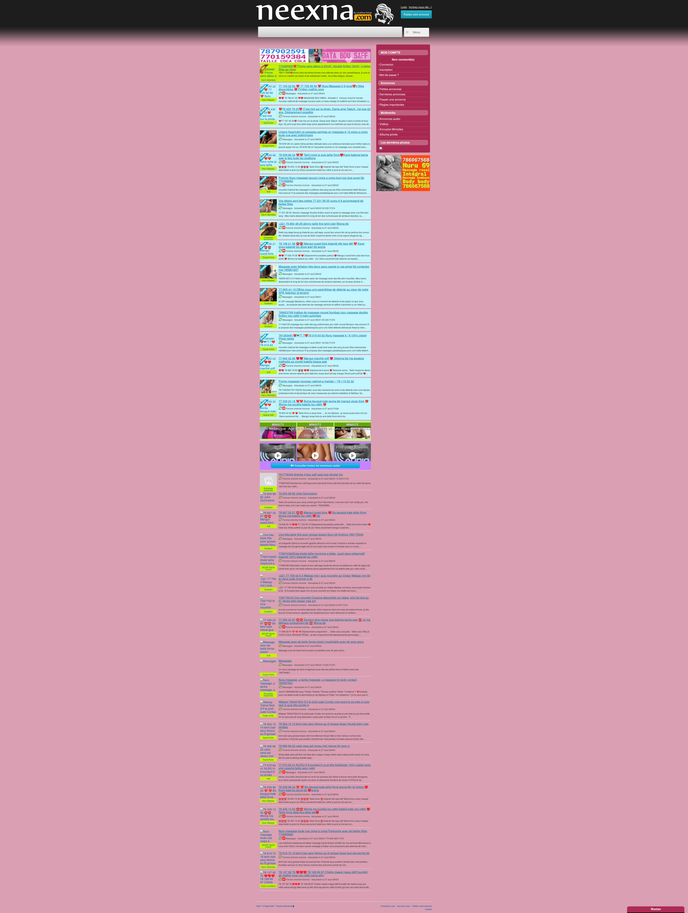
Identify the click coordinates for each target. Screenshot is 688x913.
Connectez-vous (388, 906)
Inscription (386, 70)
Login (404, 7)
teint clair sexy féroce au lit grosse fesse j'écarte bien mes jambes (324, 725)
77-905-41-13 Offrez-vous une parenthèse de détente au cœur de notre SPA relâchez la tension (323, 291)
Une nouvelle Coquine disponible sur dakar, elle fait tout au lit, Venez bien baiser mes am (324, 599)
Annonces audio (389, 119)
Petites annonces (390, 89)
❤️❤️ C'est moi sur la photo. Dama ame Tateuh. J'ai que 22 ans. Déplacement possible (325, 110)
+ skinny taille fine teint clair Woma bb (314, 224)
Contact (428, 909)
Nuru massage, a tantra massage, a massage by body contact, (318, 681)
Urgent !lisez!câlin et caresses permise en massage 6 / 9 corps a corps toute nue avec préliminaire (323, 133)
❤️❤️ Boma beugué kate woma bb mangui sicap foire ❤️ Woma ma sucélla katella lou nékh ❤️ (324, 402)
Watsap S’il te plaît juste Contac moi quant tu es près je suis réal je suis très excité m (324, 703)
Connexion (386, 64)
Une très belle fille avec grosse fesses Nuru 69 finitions (321, 534)
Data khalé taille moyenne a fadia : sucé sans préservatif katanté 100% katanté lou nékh (322, 555)
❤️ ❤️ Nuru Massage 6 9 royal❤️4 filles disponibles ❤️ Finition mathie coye (321, 87)
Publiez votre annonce (416, 14)
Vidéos (383, 124)
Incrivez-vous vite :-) (420, 7)
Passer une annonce (392, 99)
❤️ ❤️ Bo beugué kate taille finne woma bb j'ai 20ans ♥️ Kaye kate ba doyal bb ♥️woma (323, 788)
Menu (416, 32)
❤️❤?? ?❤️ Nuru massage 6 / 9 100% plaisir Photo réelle (323, 337)
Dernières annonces (392, 94)
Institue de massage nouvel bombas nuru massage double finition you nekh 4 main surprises (323, 314)
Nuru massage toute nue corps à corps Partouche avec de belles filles (323, 832)
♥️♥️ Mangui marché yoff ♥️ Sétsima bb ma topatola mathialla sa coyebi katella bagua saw (321, 360)
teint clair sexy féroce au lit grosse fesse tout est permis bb (324, 853)
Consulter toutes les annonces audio (317, 465)
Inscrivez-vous (403, 906)
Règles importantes (391, 105)
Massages (285, 661)
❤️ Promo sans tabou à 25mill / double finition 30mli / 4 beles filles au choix (325, 67)
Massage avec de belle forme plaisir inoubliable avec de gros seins (321, 642)
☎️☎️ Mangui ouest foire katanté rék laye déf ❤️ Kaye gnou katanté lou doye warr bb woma (321, 245)
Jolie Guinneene (298, 493)
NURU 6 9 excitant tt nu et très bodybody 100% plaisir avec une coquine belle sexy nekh (325, 766)
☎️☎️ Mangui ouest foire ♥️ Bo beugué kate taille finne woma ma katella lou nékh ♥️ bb (322, 514)
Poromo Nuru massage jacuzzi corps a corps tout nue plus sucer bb (321, 179)
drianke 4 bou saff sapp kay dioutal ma (311, 474)
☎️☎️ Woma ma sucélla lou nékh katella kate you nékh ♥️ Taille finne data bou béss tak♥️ (324, 810)
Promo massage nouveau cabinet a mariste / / (316, 381)
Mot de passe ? (389, 75)
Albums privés (388, 134)
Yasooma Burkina (284, 906)
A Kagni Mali (268, 906)
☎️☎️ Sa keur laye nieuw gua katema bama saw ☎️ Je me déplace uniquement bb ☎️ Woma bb (324, 621)
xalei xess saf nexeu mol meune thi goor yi (314, 746)
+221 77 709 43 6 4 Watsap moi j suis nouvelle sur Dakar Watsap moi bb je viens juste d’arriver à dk (324, 577)
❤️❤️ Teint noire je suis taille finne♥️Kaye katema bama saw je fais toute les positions (323, 156)
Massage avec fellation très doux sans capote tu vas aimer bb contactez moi (324, 268)
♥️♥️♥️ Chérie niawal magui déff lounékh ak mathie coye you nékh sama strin (323, 873)
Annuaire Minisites (391, 129)
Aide (258, 906)
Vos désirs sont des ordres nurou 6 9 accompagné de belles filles (321, 202)
